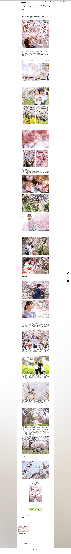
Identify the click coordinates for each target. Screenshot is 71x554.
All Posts (19, 9)
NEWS (23, 9)
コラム (31, 9)
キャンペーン (26, 9)
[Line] (67, 280)
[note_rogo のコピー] (67, 277)
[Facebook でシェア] (22, 519)
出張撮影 (23, 515)
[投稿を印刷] (25, 519)
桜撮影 (30, 515)
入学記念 (27, 515)
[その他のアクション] (48, 14)
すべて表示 (51, 524)
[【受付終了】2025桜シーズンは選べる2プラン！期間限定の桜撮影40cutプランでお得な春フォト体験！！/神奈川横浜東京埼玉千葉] (23, 529)
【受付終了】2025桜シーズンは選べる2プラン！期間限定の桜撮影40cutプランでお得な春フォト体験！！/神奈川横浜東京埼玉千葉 (23, 534)
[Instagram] (67, 273)
